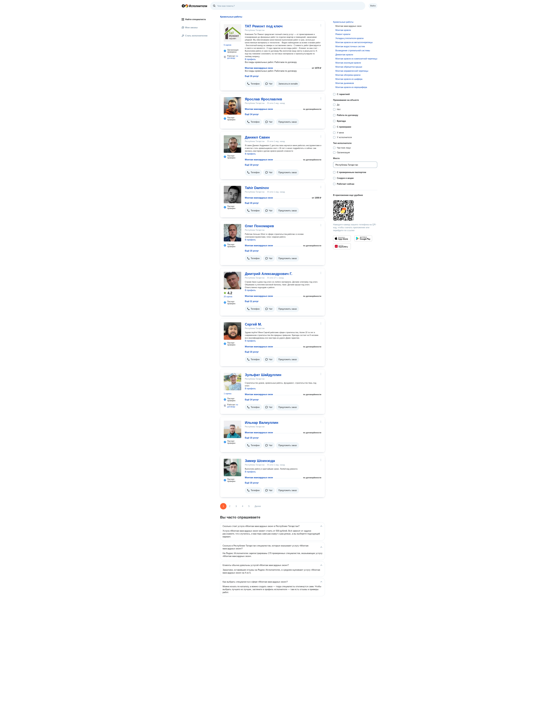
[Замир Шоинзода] (232, 467)
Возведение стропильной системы (352, 50)
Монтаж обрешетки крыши (348, 67)
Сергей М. (253, 324)
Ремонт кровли (342, 34)
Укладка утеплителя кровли (349, 38)
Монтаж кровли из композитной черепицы (356, 58)
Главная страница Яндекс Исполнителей (194, 6)
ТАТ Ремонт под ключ (264, 26)
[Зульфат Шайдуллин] (232, 381)
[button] (253, 84)
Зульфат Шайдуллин (263, 375)
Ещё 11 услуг (252, 301)
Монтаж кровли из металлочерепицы (354, 42)
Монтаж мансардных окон (259, 68)
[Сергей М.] (232, 331)
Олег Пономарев (259, 226)
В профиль (250, 59)
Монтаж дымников (344, 83)
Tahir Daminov (257, 188)
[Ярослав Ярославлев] (232, 106)
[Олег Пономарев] (232, 232)
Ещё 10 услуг (252, 165)
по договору (232, 57)
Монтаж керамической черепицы (351, 71)
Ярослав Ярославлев (263, 99)
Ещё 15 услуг (252, 76)
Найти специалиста (195, 19)
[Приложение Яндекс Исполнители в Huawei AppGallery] (342, 246)
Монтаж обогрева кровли (347, 75)
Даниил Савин (257, 137)
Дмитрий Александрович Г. (268, 274)
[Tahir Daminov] (232, 194)
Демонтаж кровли (344, 54)
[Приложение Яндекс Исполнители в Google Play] (363, 238)
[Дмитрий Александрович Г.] (232, 280)
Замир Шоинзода (260, 461)
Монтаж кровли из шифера (348, 79)
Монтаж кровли (343, 30)
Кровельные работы (343, 22)
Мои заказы (191, 27)
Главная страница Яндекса (183, 6)
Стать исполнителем (196, 35)
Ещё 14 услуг (252, 114)
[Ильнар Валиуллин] (232, 429)
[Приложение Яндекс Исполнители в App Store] (342, 238)
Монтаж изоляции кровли (348, 62)
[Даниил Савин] (232, 144)
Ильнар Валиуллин (261, 423)
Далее (258, 506)
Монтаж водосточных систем (350, 46)
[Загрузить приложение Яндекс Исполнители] (355, 210)
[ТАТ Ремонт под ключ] (232, 33)
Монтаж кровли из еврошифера (351, 87)
